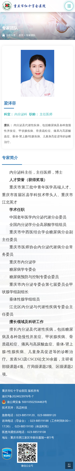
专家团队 (31, 35)
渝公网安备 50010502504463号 (27, 402)
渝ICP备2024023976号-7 (17, 396)
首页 (21, 35)
